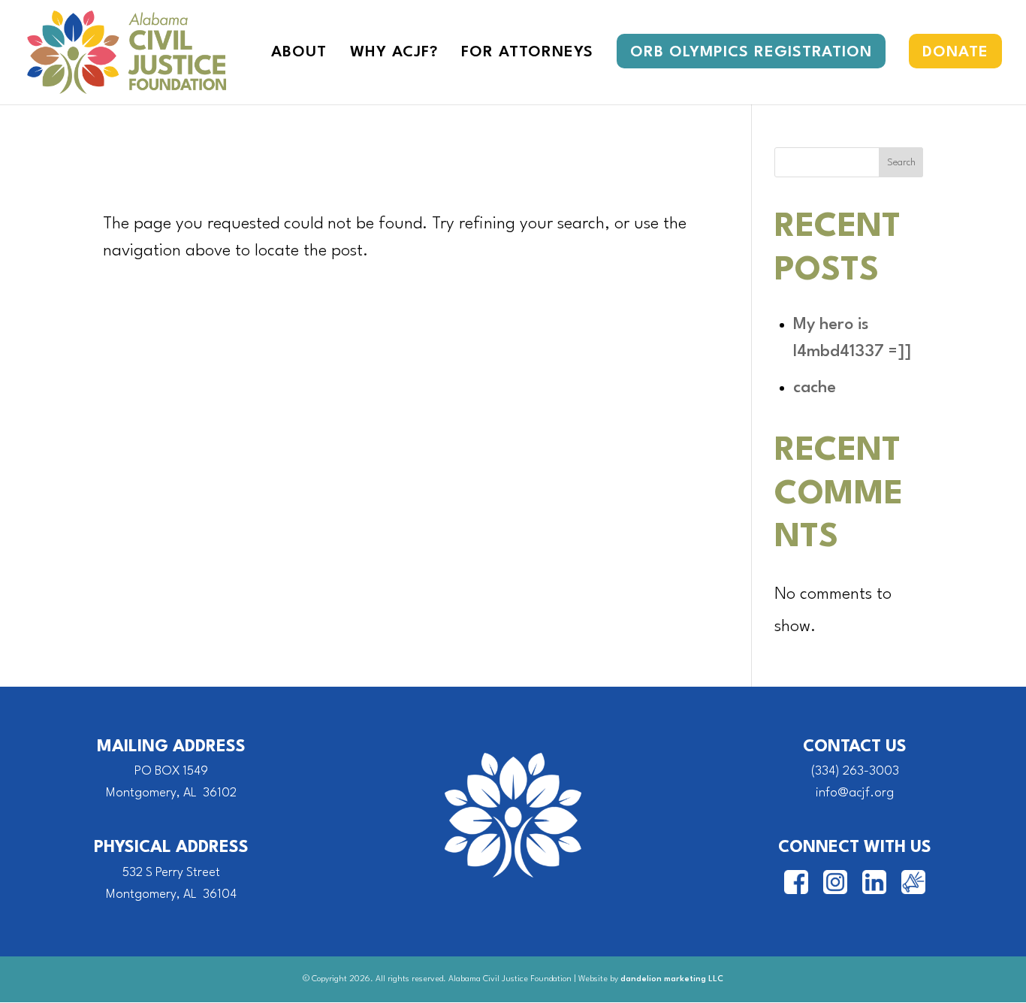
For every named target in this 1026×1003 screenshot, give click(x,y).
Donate (955, 52)
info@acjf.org (855, 793)
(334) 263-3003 (855, 771)
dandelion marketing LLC (671, 979)
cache (814, 387)
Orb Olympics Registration (751, 52)
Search (901, 163)
